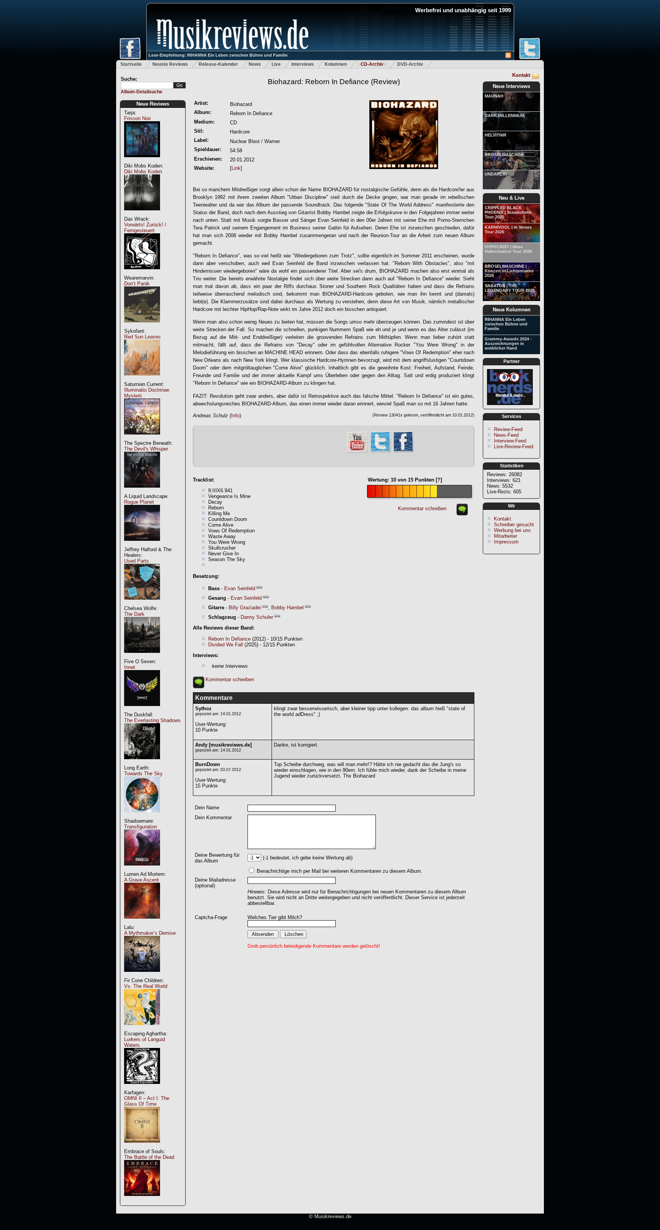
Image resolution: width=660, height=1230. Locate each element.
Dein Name (207, 807)
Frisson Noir (137, 118)
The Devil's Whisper (146, 449)
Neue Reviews (152, 104)
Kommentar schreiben (422, 508)
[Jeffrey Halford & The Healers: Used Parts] (142, 604)
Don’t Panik (137, 283)
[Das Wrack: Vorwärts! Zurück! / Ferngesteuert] (142, 273)
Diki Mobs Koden (143, 171)
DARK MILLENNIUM (504, 115)
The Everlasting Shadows (152, 720)
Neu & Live (511, 198)
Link (236, 168)
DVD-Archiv (410, 64)
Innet (129, 667)
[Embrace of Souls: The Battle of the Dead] (142, 1200)
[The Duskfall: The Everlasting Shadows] (142, 763)
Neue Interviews (511, 86)
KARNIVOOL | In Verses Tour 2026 (508, 229)
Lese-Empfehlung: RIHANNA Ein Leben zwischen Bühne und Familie (218, 55)
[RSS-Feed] (508, 56)
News (255, 64)
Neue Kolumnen (512, 309)
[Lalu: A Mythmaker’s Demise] (142, 976)
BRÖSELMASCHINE (504, 154)
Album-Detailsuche (141, 91)
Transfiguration (140, 827)
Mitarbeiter (505, 536)
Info (235, 415)
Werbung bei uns (512, 530)
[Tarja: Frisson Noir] (142, 161)
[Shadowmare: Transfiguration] (142, 869)
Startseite (131, 64)
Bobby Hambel (287, 607)
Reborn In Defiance (229, 639)
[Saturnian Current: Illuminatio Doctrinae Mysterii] (142, 438)
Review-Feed (508, 429)
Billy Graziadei (245, 607)
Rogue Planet (139, 502)
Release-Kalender (218, 64)
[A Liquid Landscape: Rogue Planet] (142, 545)
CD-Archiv (372, 64)
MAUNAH (494, 96)
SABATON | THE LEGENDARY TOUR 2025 (510, 288)
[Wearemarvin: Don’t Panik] (142, 326)
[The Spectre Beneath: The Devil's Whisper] (142, 492)
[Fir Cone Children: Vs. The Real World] (142, 1029)
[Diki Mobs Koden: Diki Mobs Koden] (142, 214)
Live (276, 64)
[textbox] (147, 85)
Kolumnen (336, 64)
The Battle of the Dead (149, 1157)
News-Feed (506, 435)
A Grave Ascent (141, 880)
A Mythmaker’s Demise (150, 933)
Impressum (506, 542)
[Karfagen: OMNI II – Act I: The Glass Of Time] (142, 1147)
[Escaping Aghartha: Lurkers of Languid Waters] (142, 1088)
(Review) (334, 82)
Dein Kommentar (213, 817)
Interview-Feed (510, 441)
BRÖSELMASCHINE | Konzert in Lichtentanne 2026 (509, 271)
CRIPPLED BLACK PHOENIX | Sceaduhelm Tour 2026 (508, 212)
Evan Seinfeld (239, 588)
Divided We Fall (225, 645)
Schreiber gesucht (514, 524)
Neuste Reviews (170, 64)
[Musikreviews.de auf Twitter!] (380, 451)
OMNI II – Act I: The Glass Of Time (146, 1101)
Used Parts (136, 561)
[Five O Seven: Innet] (142, 710)
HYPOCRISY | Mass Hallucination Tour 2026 (508, 249)
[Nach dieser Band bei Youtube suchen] (357, 452)
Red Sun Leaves (142, 337)
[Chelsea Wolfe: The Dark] (142, 657)
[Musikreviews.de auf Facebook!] (403, 451)
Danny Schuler (257, 617)
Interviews (302, 64)
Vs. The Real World (145, 986)
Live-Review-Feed (513, 446)
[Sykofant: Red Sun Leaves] (142, 379)
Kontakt (521, 75)
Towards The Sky (143, 773)
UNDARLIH (496, 174)
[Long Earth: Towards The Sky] (142, 816)
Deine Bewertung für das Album (217, 858)
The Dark (134, 614)
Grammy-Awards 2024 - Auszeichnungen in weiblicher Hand (508, 343)
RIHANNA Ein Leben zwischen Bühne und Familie (506, 324)
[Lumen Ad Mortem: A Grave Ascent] (142, 923)
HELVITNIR (495, 135)
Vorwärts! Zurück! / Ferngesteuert (145, 227)
